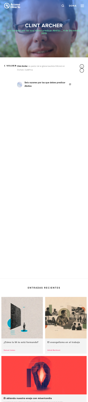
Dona (73, 5)
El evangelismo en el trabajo (66, 325)
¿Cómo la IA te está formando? (22, 325)
